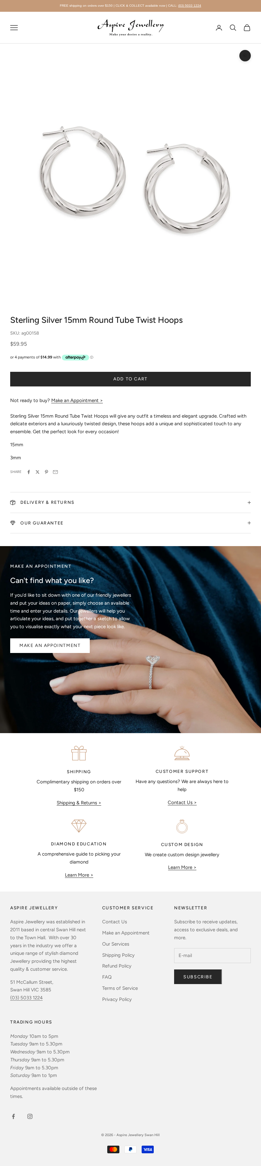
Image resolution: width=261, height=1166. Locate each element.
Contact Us (114, 922)
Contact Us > (182, 802)
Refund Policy (116, 966)
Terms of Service (120, 988)
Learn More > (79, 875)
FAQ (107, 977)
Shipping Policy (118, 955)
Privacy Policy (117, 999)
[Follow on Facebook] (13, 1116)
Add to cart (130, 379)
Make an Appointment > (77, 400)
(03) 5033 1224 (189, 5)
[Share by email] (55, 472)
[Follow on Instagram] (30, 1116)
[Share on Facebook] (28, 472)
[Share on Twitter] (37, 472)
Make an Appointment (50, 645)
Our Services (115, 944)
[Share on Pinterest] (46, 472)
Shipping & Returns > (79, 803)
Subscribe (197, 977)
